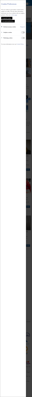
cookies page (14, 15)
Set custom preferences (8, 21)
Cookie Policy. (20, 44)
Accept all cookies (6, 18)
